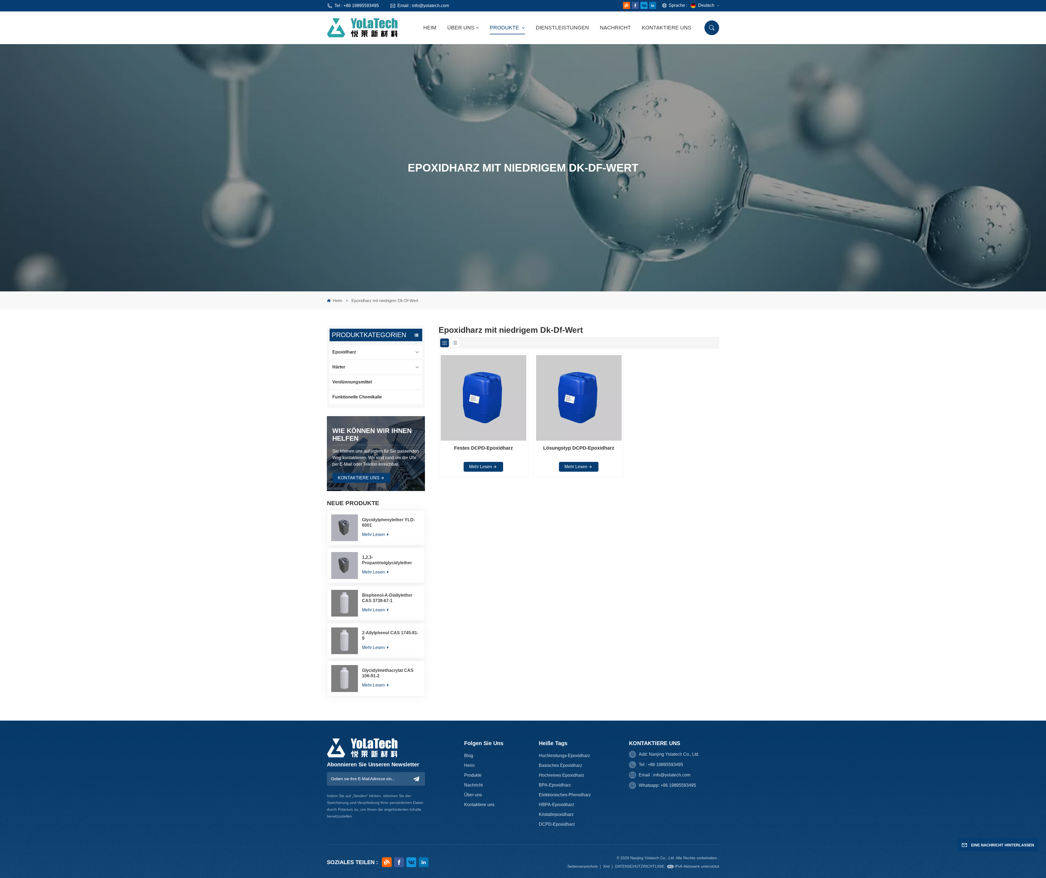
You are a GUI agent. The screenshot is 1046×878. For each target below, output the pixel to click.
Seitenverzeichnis (583, 866)
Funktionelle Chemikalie (357, 397)
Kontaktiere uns (666, 28)
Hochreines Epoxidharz (561, 775)
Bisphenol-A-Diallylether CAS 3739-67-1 (387, 598)
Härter (338, 367)
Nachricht (615, 28)
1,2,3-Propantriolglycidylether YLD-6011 (387, 560)
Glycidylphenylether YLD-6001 (388, 522)
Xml (606, 866)
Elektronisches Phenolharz (565, 794)
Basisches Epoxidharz (560, 765)
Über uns (461, 28)
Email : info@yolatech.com (423, 5)
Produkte (505, 28)
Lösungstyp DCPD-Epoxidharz (578, 448)
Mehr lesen (374, 534)
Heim (429, 28)
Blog (468, 755)
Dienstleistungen (562, 28)
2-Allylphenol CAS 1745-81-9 (390, 635)
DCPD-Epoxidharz (557, 824)
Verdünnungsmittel (352, 382)
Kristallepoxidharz (556, 814)
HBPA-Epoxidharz (556, 804)
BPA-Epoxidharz (555, 785)
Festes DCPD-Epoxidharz (483, 448)
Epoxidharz (344, 352)
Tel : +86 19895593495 (357, 5)
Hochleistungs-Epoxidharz (564, 755)
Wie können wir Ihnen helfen (372, 434)
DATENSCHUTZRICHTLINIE (639, 866)
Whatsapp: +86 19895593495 (667, 785)
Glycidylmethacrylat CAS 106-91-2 (387, 673)
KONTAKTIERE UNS (358, 477)
